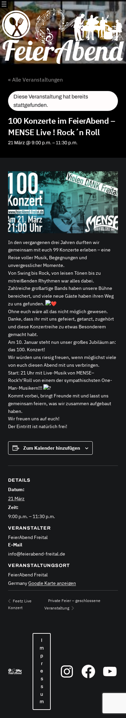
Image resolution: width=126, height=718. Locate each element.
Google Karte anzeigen (52, 583)
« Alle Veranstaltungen (35, 79)
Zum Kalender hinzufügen (51, 448)
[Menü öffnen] (4, 4)
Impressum (42, 671)
